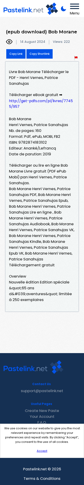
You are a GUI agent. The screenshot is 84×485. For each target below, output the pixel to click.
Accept (42, 451)
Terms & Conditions (42, 478)
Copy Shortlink (40, 54)
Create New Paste (42, 410)
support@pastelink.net (42, 390)
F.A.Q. (42, 422)
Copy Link (15, 54)
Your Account (42, 416)
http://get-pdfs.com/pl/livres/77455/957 (41, 103)
